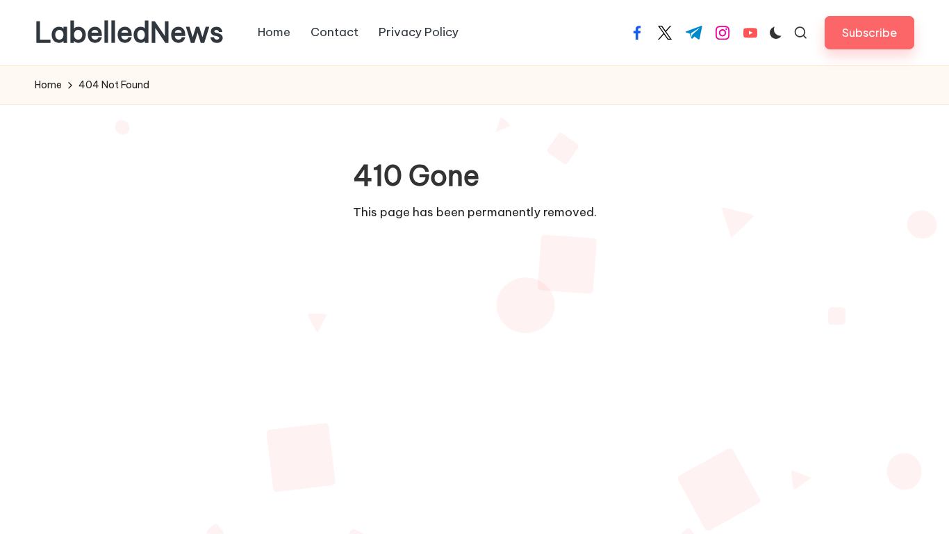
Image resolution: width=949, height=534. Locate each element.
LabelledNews (129, 32)
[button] (869, 32)
